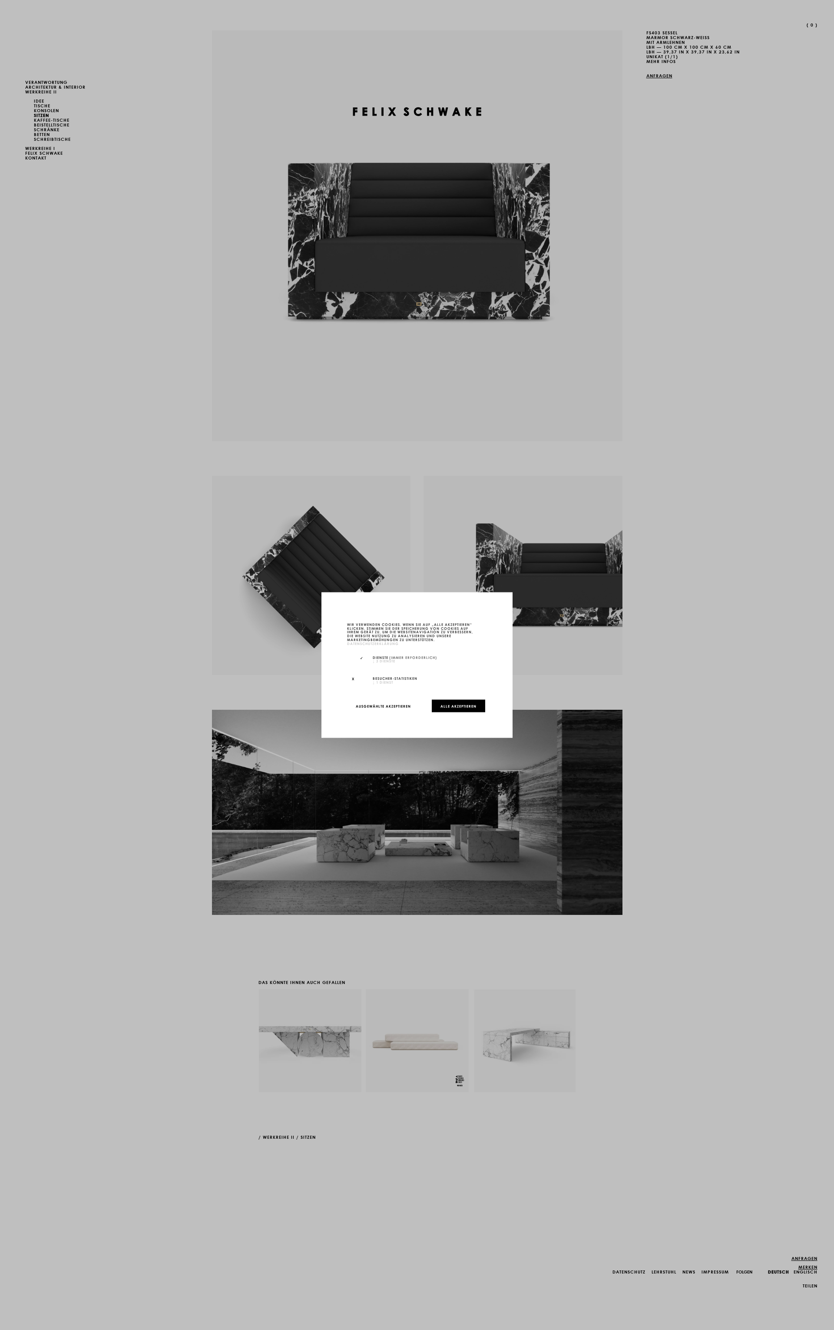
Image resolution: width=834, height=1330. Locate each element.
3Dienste (384, 660)
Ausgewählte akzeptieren (383, 705)
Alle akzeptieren (458, 705)
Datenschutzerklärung (373, 642)
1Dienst (383, 682)
